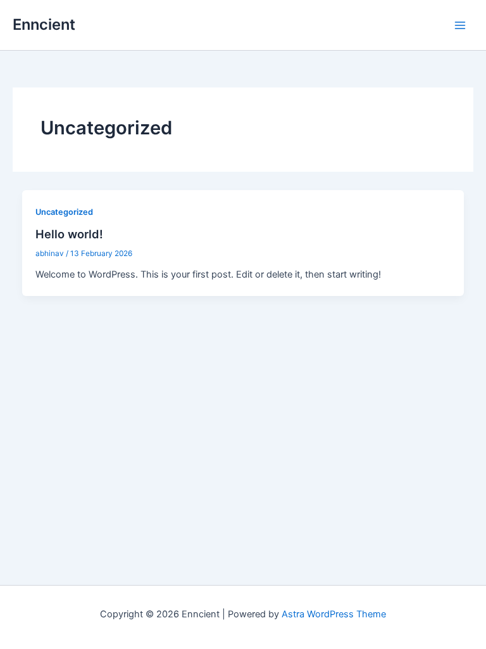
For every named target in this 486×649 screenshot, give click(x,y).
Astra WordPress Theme (334, 614)
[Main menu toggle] (460, 25)
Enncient (44, 24)
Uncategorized (64, 212)
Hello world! (69, 234)
